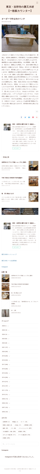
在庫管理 (6, 421)
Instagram (5, 267)
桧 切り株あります (8, 193)
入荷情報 (28, 425)
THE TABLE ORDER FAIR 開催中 (12, 178)
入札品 (18, 425)
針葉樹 (21, 431)
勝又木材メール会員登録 (9, 261)
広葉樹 (6, 438)
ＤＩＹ (24, 421)
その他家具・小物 (9, 431)
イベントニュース (25, 428)
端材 (5, 428)
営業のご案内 (7, 425)
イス (13, 428)
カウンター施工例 (9, 434)
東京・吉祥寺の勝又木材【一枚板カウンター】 (20, 8)
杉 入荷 (13, 310)
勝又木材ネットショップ (9, 254)
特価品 (15, 421)
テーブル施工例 (24, 434)
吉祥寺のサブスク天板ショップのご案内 (14, 162)
